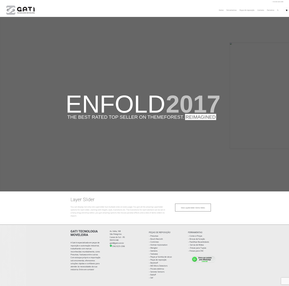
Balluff (153, 274)
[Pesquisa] (278, 10)
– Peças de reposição (158, 260)
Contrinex (154, 242)
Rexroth (159, 239)
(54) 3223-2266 (118, 246)
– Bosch (152, 239)
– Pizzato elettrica (156, 269)
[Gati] (20, 10)
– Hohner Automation (158, 245)
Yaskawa (154, 254)
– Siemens (153, 251)
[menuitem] (221, 10)
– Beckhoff (153, 263)
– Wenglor (153, 248)
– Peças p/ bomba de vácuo (160, 257)
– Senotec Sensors (156, 272)
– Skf (151, 278)
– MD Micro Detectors (158, 266)
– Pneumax (153, 236)
